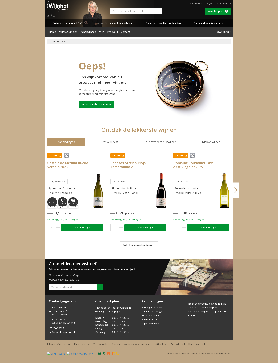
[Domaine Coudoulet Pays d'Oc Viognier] (224, 191)
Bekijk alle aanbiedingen (138, 245)
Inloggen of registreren (59, 344)
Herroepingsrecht (197, 344)
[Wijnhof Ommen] (57, 9)
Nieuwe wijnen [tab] (211, 142)
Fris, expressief (57, 181)
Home (52, 31)
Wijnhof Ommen (68, 31)
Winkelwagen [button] (217, 11)
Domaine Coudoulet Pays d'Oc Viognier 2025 (193, 165)
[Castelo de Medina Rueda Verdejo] (98, 191)
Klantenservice (224, 3)
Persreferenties (149, 319)
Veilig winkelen (100, 344)
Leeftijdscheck (160, 344)
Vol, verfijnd (119, 181)
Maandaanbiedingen (152, 311)
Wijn (101, 31)
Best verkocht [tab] (109, 142)
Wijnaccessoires (150, 323)
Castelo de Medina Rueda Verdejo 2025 (67, 165)
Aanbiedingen (88, 31)
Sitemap (116, 344)
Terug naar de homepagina (96, 104)
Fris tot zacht (182, 181)
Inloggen (209, 3)
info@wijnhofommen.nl (62, 332)
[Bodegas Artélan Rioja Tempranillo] (161, 191)
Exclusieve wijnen (150, 315)
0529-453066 (57, 328)
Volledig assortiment (152, 307)
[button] (52, 202)
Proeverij (112, 31)
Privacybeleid (178, 344)
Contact (125, 31)
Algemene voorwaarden (136, 344)
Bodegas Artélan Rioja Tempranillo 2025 (128, 165)
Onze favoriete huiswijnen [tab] (160, 142)
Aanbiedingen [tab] (66, 142)
